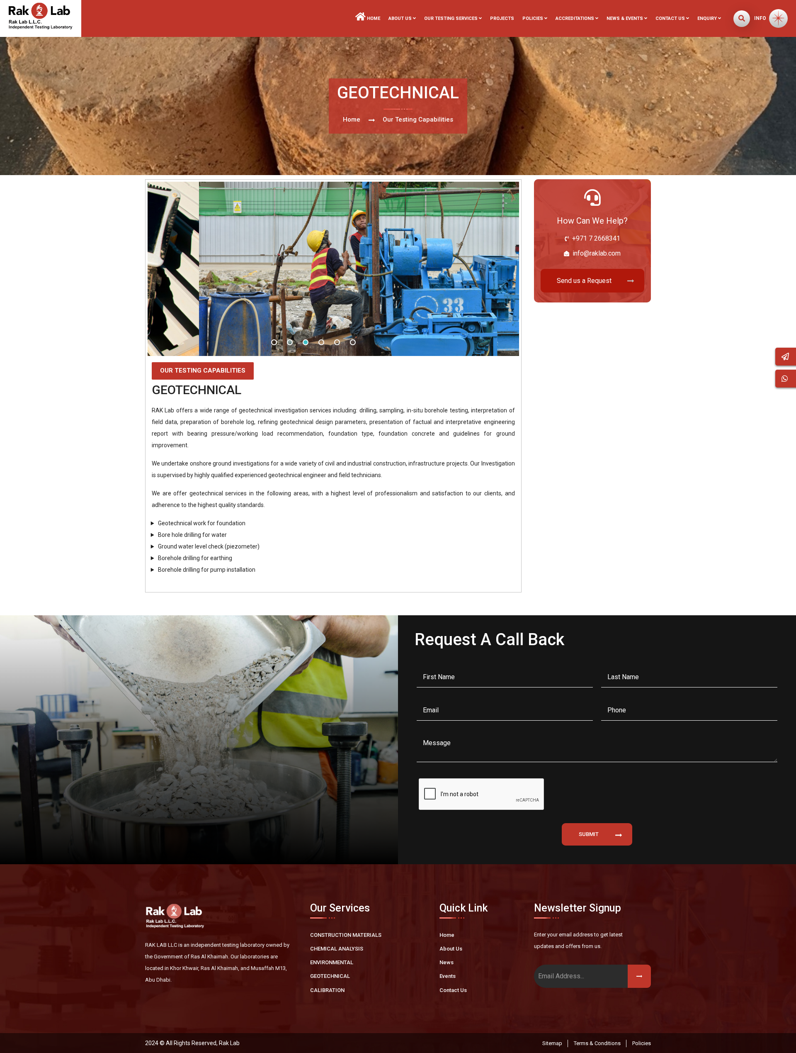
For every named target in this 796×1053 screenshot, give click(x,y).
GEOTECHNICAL (330, 976)
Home (373, 18)
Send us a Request (584, 281)
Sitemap (552, 1043)
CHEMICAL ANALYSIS (336, 949)
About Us (450, 949)
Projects (502, 18)
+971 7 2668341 (596, 238)
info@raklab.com (597, 253)
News (446, 962)
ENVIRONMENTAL (331, 962)
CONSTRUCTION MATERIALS (345, 935)
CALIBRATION (327, 990)
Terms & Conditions (597, 1043)
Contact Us (453, 990)
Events (447, 976)
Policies (641, 1043)
